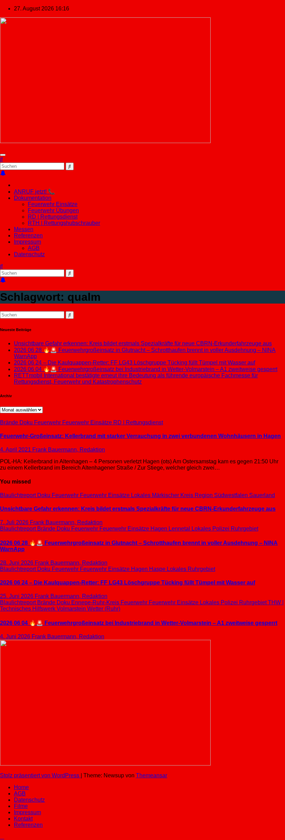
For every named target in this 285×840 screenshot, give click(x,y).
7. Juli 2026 (15, 522)
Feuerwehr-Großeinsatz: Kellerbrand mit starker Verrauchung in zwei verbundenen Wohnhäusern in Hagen (140, 436)
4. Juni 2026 (16, 636)
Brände (9, 422)
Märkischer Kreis (173, 495)
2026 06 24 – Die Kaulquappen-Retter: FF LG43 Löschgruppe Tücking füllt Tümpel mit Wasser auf (134, 363)
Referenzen (28, 235)
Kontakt (23, 819)
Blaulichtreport (18, 495)
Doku (26, 422)
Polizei (221, 529)
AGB (34, 248)
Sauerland (262, 495)
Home (21, 787)
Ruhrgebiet (244, 529)
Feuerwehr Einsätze (53, 204)
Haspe (158, 569)
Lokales (141, 495)
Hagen (159, 529)
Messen (23, 229)
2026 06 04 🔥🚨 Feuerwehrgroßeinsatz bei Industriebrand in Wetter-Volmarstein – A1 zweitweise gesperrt (145, 369)
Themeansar (151, 775)
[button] (1, 159)
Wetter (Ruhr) (103, 609)
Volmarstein (72, 609)
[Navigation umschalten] (3, 155)
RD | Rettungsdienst (53, 217)
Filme (21, 806)
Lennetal (180, 529)
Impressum (27, 242)
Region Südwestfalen (222, 495)
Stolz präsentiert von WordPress (40, 775)
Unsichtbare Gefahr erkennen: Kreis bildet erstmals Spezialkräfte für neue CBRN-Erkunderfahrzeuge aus (143, 343)
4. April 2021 (16, 450)
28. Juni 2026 (17, 563)
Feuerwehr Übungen (53, 210)
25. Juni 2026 (17, 596)
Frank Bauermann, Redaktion (68, 450)
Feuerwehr (48, 422)
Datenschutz (29, 254)
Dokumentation (32, 198)
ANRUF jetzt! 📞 (34, 192)
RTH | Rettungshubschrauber (64, 223)
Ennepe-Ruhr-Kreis (96, 602)
